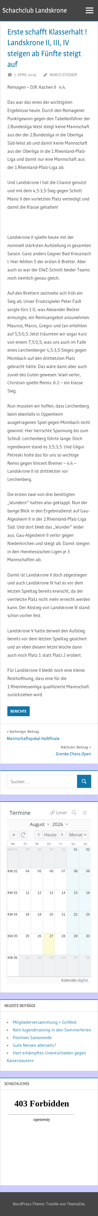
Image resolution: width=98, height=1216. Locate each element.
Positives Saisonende (32, 1037)
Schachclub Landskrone (34, 10)
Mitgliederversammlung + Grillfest (45, 1022)
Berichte (18, 711)
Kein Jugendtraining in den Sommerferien (52, 1030)
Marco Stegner (63, 74)
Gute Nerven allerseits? (34, 1045)
